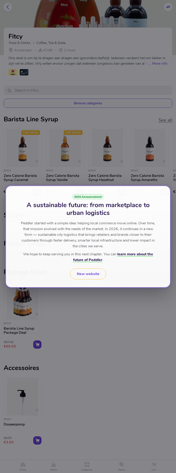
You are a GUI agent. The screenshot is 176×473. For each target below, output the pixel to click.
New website (88, 273)
